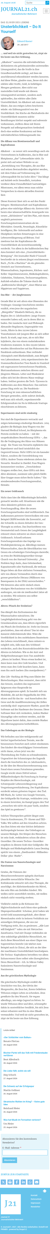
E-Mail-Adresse (10, 1147)
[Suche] (47, 3)
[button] (3, 1182)
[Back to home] (18, 11)
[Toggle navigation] (46, 11)
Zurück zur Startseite (15, 1174)
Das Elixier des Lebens (15, 22)
